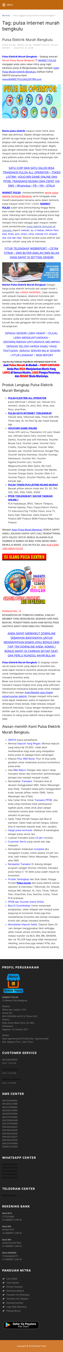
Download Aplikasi (15, 1290)
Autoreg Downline (14, 1303)
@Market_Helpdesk (11, 1079)
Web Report (19, 770)
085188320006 (10, 1171)
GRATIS (12, 739)
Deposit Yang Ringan (28, 743)
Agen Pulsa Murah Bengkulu (27, 529)
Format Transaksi (14, 1286)
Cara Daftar (12, 1278)
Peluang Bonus (13, 1310)
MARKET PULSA (47, 60)
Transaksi (27, 781)
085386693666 (10, 1069)
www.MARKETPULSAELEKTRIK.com (22, 79)
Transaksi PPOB (43, 800)
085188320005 (10, 1167)
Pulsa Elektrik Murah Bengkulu (27, 40)
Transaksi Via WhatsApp (17, 1294)
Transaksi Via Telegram (17, 1298)
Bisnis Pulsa (24, 45)
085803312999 (10, 1177)
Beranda (6, 15)
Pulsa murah (24, 882)
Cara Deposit (12, 1282)
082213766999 (9, 1164)
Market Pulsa (41, 45)
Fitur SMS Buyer (26, 758)
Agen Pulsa (9, 45)
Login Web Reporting (16, 1306)
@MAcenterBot (9, 1195)
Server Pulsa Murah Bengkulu (18, 60)
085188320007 (9, 1174)
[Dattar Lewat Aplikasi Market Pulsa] (20, 1329)
